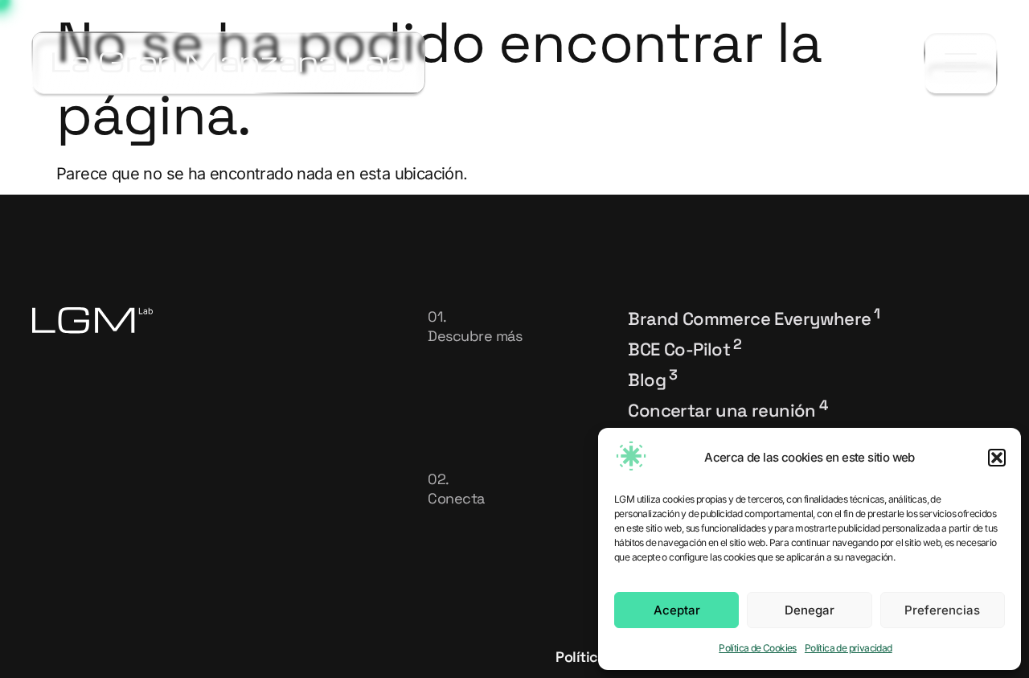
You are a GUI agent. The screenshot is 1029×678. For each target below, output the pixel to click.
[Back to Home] (228, 62)
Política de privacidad (848, 648)
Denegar (809, 610)
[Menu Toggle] (960, 63)
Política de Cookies (758, 648)
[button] (997, 458)
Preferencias (942, 610)
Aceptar (677, 610)
